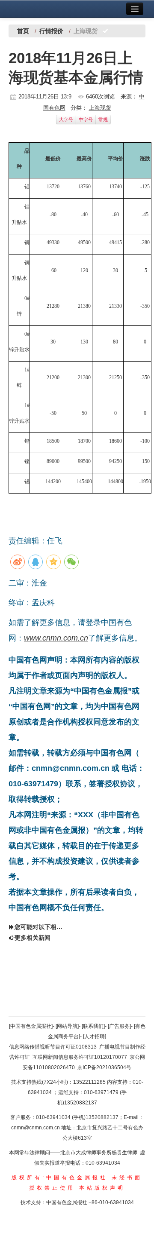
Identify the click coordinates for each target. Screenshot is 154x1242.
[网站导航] (67, 1026)
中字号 (86, 119)
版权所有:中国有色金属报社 (60, 1178)
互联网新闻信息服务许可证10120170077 (80, 1057)
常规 (103, 119)
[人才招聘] (94, 1036)
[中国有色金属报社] (31, 1026)
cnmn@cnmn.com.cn (36, 1128)
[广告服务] (119, 1026)
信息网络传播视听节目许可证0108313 (53, 1047)
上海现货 (100, 107)
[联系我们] (93, 1026)
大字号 (66, 119)
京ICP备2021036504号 (104, 1067)
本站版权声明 (102, 1188)
